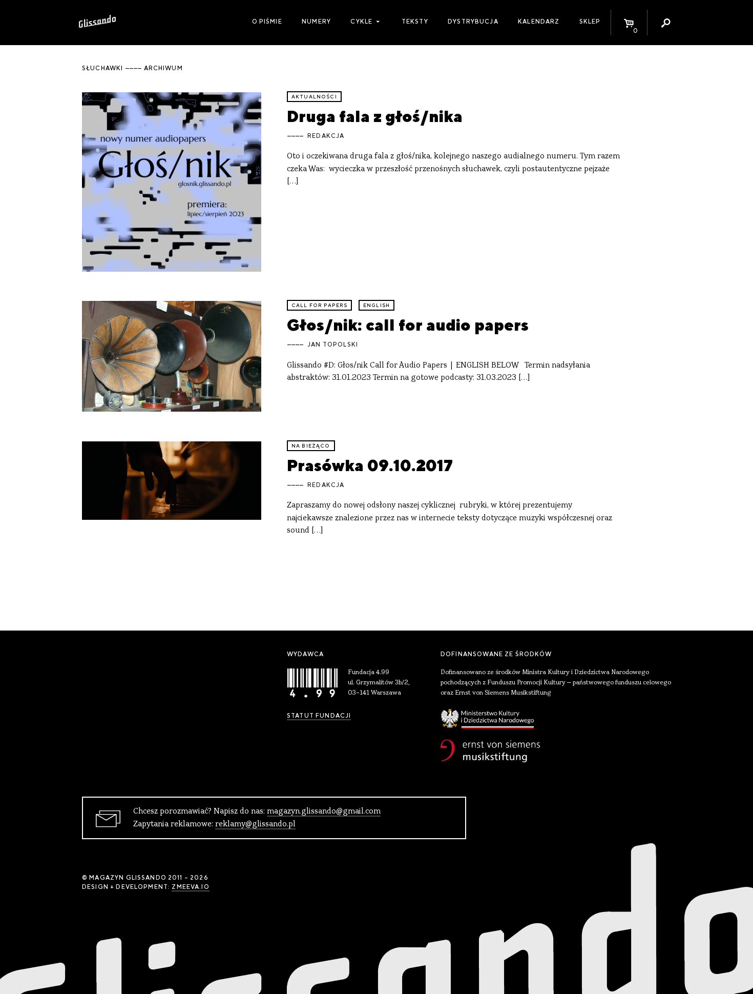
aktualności (314, 96)
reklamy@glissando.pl (255, 824)
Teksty (415, 21)
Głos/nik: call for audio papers (408, 324)
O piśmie (267, 21)
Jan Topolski (332, 344)
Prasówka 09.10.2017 (370, 465)
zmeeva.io (190, 886)
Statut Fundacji (319, 715)
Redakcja (325, 135)
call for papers (319, 305)
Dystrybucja (473, 21)
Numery (316, 21)
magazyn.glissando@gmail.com (324, 811)
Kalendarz (538, 21)
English (376, 305)
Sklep (590, 21)
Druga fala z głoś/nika (375, 116)
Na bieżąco (310, 446)
